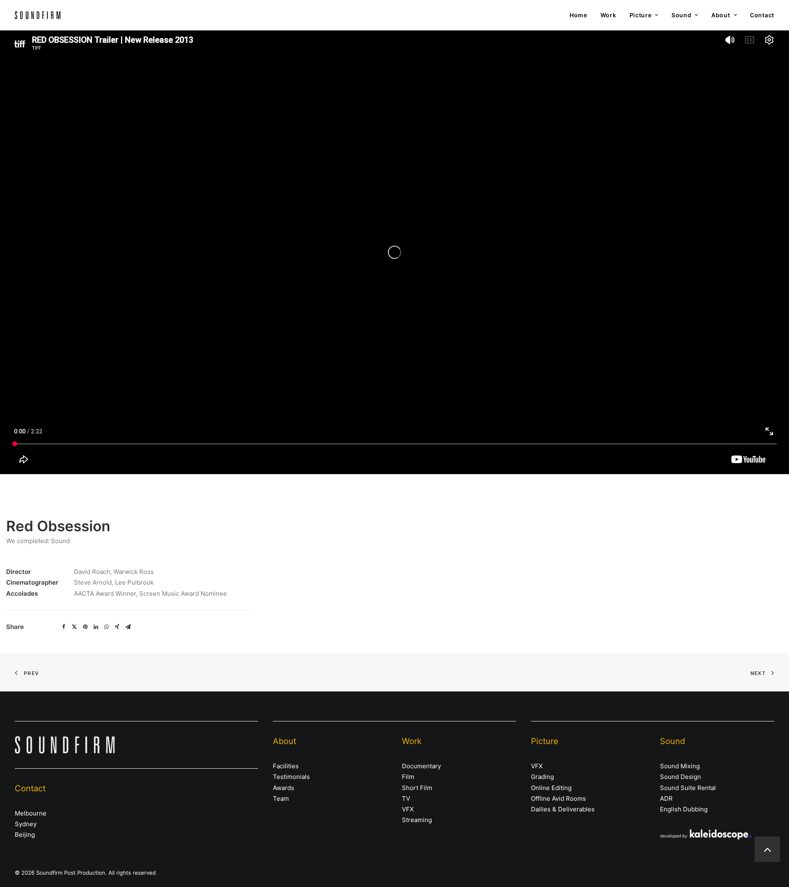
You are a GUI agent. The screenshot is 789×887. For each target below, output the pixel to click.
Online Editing (551, 788)
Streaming (417, 820)
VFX (408, 809)
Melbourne (30, 813)
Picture (641, 15)
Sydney (26, 824)
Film (408, 777)
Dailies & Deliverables (563, 809)
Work (608, 15)
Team (281, 798)
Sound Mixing (680, 766)
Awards (283, 788)
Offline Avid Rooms (558, 798)
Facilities (286, 766)
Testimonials (291, 777)
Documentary (421, 766)
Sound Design (680, 777)
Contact (762, 15)
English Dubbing (684, 809)
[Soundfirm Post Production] (37, 15)
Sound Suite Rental (688, 788)
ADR (666, 798)
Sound (681, 15)
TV (406, 798)
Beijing (25, 835)
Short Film (417, 788)
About (720, 15)
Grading (542, 777)
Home (578, 15)
